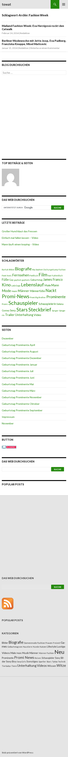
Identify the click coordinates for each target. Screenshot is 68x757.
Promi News (24, 657)
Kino (6, 284)
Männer (23, 291)
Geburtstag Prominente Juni (18, 377)
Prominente (56, 297)
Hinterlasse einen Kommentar (45, 48)
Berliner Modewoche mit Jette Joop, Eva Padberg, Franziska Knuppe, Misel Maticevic (34, 42)
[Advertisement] (34, 118)
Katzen (43, 646)
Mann (55, 285)
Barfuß (5, 269)
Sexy (13, 310)
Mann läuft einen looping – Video (20, 244)
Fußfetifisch (57, 275)
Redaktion (25, 33)
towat (6, 4)
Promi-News (15, 296)
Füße (5, 279)
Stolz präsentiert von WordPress (17, 752)
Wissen (51, 665)
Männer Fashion (46, 653)
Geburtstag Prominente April (18, 344)
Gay (11, 279)
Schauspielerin (47, 303)
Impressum (8, 416)
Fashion (62, 269)
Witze (61, 665)
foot (49, 275)
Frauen (49, 643)
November (8, 423)
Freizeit (56, 643)
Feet (4, 275)
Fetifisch (34, 275)
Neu (59, 652)
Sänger (55, 310)
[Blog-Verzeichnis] (9, 446)
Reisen (38, 658)
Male (47, 285)
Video (37, 314)
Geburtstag (36, 279)
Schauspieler (23, 303)
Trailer (10, 315)
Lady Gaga (15, 285)
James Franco (53, 279)
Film (43, 274)
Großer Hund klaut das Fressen (19, 231)
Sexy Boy (11, 661)
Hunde (36, 647)
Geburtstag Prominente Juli (17, 371)
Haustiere (27, 647)
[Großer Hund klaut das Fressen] (10, 177)
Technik (61, 661)
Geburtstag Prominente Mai (18, 384)
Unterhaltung (24, 315)
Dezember (7, 338)
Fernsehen (20, 275)
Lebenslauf (32, 284)
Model (14, 291)
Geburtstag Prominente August (20, 351)
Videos (42, 665)
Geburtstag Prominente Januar (19, 364)
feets (9, 275)
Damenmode (30, 643)
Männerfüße (37, 291)
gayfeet (17, 280)
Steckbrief (39, 309)
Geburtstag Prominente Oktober (21, 403)
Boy (33, 269)
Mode (6, 291)
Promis (5, 304)
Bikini (11, 269)
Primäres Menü (63, 4)
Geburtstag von (14, 646)
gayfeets (26, 280)
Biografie (23, 268)
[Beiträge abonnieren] (7, 603)
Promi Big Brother (38, 297)
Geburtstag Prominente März (18, 390)
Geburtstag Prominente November (22, 397)
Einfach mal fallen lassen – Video (20, 237)
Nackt (51, 290)
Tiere (14, 666)
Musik (25, 652)
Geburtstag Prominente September (22, 410)
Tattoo (54, 661)
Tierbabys (6, 666)
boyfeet (39, 269)
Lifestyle (51, 646)
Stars (22, 309)
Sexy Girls (21, 661)
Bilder (5, 642)
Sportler (42, 661)
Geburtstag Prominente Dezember (21, 358)
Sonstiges (32, 661)
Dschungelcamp (50, 269)
